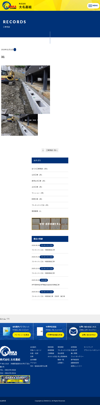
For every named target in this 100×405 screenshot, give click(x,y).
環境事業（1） (37, 211)
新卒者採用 (75, 360)
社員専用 (3, 401)
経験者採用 (75, 363)
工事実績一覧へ (51, 150)
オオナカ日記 (52, 356)
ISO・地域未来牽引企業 (38, 366)
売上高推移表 (62, 356)
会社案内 (33, 347)
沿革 (31, 356)
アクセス (33, 363)
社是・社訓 (34, 353)
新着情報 (51, 350)
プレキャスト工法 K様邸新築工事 (43, 261)
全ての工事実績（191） (40, 169)
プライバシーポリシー (92, 350)
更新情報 (51, 347)
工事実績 (51, 353)
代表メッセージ (35, 350)
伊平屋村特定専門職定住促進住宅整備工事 (46, 285)
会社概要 (33, 360)
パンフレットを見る (22, 335)
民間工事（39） (37, 199)
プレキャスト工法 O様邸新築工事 (43, 250)
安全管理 (61, 353)
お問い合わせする (88, 335)
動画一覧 (61, 360)
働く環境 (74, 353)
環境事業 (61, 347)
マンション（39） (38, 193)
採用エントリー (76, 366)
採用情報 (74, 347)
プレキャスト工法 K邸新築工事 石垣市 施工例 (48, 296)
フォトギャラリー (77, 356)
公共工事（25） (37, 175)
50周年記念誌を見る (55, 335)
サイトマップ (88, 347)
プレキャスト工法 (64, 350)
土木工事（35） (37, 187)
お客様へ (61, 363)
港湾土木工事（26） (39, 181)
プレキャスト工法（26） (40, 205)
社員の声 (74, 350)
